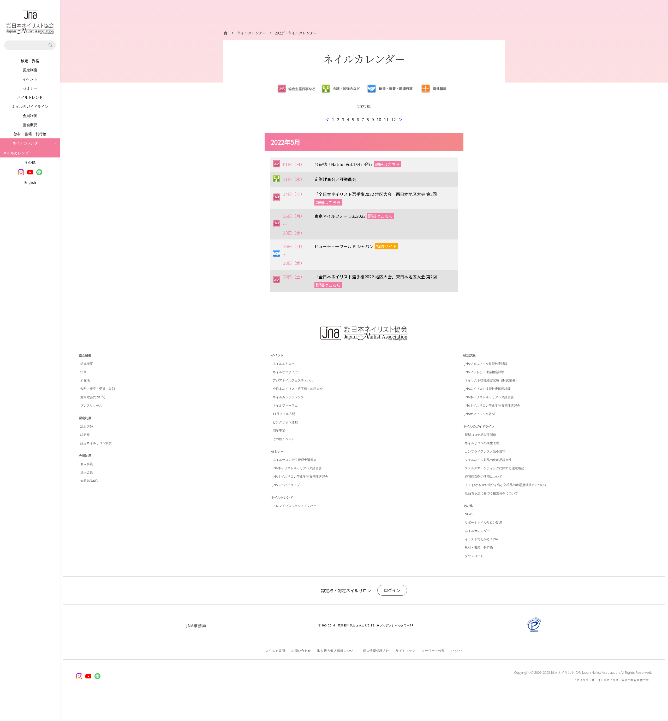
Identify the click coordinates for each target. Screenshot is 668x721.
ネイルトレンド (30, 97)
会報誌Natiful (89, 480)
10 (379, 119)
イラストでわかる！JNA (481, 539)
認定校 (85, 434)
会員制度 (30, 115)
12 (393, 119)
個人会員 (86, 464)
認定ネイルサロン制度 (96, 443)
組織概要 (86, 363)
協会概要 (30, 124)
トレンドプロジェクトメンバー (295, 505)
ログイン (392, 590)
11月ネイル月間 (284, 414)
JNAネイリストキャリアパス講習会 (297, 468)
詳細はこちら (387, 164)
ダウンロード (474, 556)
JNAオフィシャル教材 (480, 414)
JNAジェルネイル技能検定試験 (486, 363)
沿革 (83, 372)
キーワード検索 (433, 650)
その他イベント (284, 439)
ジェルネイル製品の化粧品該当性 (488, 460)
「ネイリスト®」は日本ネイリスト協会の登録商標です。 (613, 680)
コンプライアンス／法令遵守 (485, 451)
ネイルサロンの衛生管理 (482, 443)
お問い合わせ (301, 650)
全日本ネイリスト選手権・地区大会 (298, 388)
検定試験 (469, 355)
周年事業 (279, 430)
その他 (30, 162)
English (30, 182)
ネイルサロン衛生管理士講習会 (295, 460)
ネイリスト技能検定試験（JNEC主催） (491, 380)
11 (386, 119)
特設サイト (386, 246)
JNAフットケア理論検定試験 (484, 372)
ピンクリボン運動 (285, 422)
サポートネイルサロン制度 (483, 522)
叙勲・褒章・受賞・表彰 (97, 388)
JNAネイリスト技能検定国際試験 (488, 388)
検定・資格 (30, 60)
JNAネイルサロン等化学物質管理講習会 (300, 476)
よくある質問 (275, 650)
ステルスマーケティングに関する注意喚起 (494, 468)
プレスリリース (91, 405)
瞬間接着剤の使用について (483, 476)
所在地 (85, 380)
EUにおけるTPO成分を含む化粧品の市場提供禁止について (506, 485)
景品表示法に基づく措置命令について (491, 493)
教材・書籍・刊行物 (30, 133)
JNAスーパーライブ (286, 485)
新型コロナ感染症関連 (480, 434)
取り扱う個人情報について (337, 650)
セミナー (30, 88)
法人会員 (86, 472)
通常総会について (92, 397)
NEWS (469, 514)
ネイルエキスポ (284, 363)
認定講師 (86, 426)
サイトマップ (405, 650)
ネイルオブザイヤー (287, 372)
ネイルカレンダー (17, 152)
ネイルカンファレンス (288, 397)
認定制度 (30, 69)
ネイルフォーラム (285, 405)
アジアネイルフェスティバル (293, 380)
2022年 (364, 106)
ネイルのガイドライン (30, 106)
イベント (30, 79)
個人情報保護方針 (376, 650)
